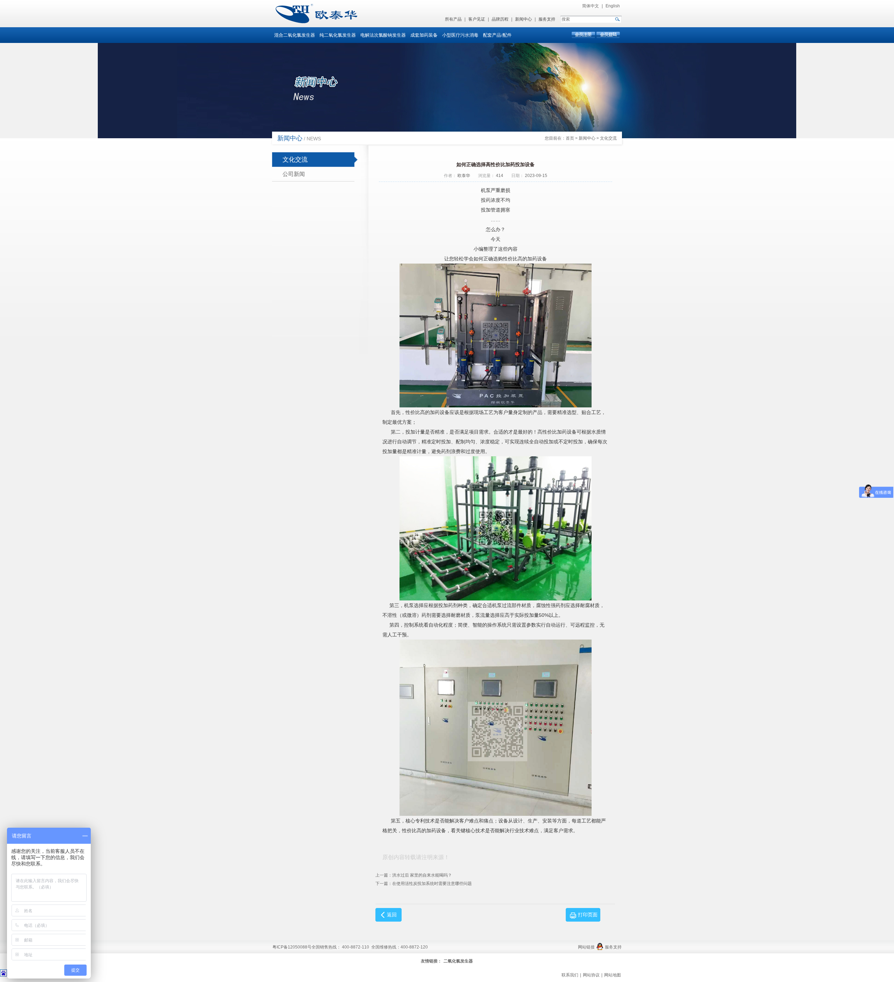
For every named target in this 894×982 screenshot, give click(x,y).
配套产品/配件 (497, 35)
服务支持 (546, 19)
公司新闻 (294, 174)
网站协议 (591, 975)
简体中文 (590, 5)
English (613, 5)
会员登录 (608, 35)
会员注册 (584, 35)
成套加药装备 (424, 35)
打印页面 (588, 914)
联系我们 (570, 975)
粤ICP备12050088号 (292, 947)
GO (617, 19)
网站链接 (586, 947)
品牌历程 (500, 19)
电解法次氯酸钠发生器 (383, 35)
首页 (570, 138)
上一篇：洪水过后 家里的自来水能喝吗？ (413, 875)
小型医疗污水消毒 (460, 35)
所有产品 (453, 19)
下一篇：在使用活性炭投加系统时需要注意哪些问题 (423, 883)
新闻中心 (523, 19)
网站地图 (612, 975)
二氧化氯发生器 (458, 961)
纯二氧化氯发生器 (338, 35)
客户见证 (476, 19)
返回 (392, 914)
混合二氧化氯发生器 (294, 35)
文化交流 (608, 138)
